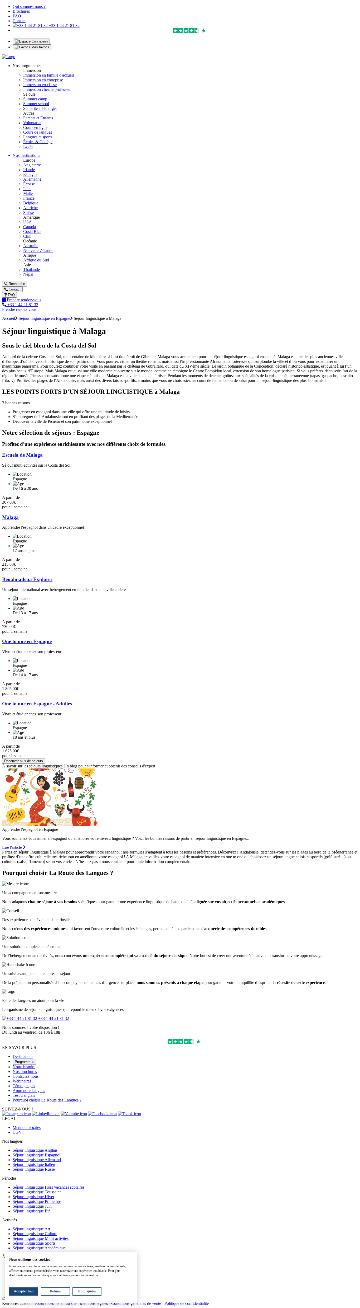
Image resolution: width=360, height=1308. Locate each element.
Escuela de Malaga (22, 455)
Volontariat (32, 122)
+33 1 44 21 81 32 (64, 25)
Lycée (28, 146)
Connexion (39, 41)
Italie (27, 188)
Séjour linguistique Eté (31, 1211)
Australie (30, 245)
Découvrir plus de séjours (23, 761)
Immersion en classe (40, 84)
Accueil (8, 318)
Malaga (10, 517)
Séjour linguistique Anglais (35, 1150)
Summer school (36, 103)
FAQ (17, 16)
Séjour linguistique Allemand (37, 1159)
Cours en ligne (35, 127)
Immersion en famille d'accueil (48, 75)
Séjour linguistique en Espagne (44, 318)
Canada (29, 226)
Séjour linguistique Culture (35, 1233)
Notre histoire (24, 1067)
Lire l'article (12, 847)
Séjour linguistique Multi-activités (41, 1238)
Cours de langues (37, 132)
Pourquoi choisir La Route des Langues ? (47, 1100)
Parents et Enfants (38, 118)
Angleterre (32, 165)
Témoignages (24, 1086)
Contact (19, 20)
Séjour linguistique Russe (34, 1169)
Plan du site (66, 1303)
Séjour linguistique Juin (32, 1206)
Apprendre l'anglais (29, 1090)
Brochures (21, 11)
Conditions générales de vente (136, 1303)
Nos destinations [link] (26, 155)
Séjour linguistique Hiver (33, 1196)
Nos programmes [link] (27, 65)
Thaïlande (31, 269)
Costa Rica (32, 231)
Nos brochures (25, 1071)
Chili (27, 236)
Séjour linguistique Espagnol (36, 1155)
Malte (28, 193)
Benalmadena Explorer (27, 579)
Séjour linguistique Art (31, 1229)
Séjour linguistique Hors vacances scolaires (48, 1187)
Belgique (30, 203)
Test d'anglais (24, 1095)
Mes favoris (39, 47)
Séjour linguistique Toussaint (37, 1192)
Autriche (30, 207)
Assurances (44, 1303)
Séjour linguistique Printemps (37, 1201)
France (29, 198)
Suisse (28, 212)
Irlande (29, 169)
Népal (28, 274)
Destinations (23, 1056)
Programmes (24, 1062)
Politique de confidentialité (186, 1303)
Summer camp (35, 99)
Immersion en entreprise (43, 80)
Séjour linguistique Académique (39, 1248)
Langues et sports (37, 137)
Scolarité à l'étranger (40, 108)
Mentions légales (27, 1127)
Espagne (30, 174)
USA (27, 222)
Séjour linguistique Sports (34, 1243)
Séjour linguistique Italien (34, 1164)
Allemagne (32, 179)
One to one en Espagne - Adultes (37, 703)
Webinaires (22, 1081)
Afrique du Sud (36, 260)
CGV (17, 1132)
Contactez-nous (25, 1076)
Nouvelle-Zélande (38, 250)
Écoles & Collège (37, 141)
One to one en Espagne (27, 641)
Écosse (29, 184)
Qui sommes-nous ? (29, 6)
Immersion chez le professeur (47, 89)
